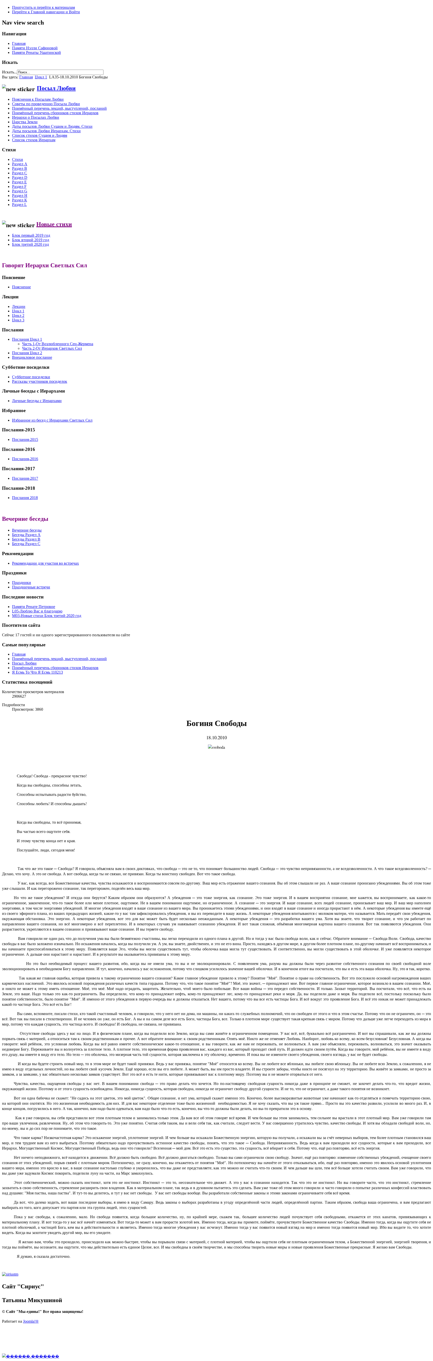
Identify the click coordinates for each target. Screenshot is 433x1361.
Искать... (9, 72)
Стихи (17, 159)
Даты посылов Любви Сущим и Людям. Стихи (52, 126)
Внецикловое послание (32, 357)
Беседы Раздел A (26, 535)
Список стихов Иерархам (33, 140)
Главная (19, 43)
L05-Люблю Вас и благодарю (37, 611)
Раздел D (19, 177)
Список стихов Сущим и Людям (39, 135)
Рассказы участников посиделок (39, 381)
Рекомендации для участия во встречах (45, 563)
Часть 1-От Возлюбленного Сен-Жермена (57, 344)
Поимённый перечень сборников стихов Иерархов (55, 113)
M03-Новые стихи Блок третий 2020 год (46, 615)
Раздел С (19, 173)
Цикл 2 (18, 315)
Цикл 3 (18, 320)
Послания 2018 (25, 498)
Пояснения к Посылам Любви (38, 99)
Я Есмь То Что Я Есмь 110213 (37, 672)
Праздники (21, 582)
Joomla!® (31, 1321)
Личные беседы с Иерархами (37, 401)
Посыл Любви (56, 87)
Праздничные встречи (31, 587)
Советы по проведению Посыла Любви (46, 104)
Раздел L (19, 204)
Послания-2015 (25, 439)
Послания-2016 (25, 459)
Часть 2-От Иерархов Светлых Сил (52, 348)
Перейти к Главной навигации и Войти (46, 12)
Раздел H (19, 195)
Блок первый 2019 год (31, 235)
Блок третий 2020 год (30, 244)
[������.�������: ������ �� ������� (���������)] (30, 1356)
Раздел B (19, 168)
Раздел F (19, 186)
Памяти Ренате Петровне (33, 606)
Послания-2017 (25, 478)
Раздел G (19, 191)
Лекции (18, 306)
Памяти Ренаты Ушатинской (36, 52)
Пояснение (21, 287)
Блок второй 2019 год (30, 240)
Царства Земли (25, 122)
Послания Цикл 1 (27, 339)
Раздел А (19, 164)
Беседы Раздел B (26, 539)
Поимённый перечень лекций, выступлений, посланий (59, 108)
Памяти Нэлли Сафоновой (35, 48)
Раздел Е (19, 182)
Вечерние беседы (27, 530)
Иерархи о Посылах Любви (35, 117)
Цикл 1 (41, 77)
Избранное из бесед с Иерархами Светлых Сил (52, 420)
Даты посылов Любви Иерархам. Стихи (46, 131)
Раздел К (19, 200)
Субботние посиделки (31, 377)
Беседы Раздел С (26, 544)
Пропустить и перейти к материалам (43, 7)
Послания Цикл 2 (27, 353)
